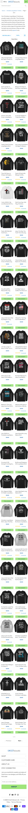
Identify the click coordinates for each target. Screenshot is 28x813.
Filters (18, 35)
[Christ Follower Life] (14, 1)
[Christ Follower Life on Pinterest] (15, 794)
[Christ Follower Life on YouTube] (12, 794)
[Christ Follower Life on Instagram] (18, 794)
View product (7, 67)
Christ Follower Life (13, 800)
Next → (20, 740)
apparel (14, 30)
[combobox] (14, 5)
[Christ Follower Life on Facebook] (10, 794)
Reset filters (14, 39)
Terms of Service (16, 802)
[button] (25, 35)
